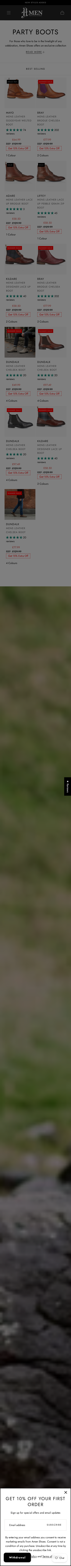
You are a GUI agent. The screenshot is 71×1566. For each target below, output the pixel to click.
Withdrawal (17, 1557)
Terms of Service (51, 1556)
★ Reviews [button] (68, 786)
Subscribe (54, 1525)
